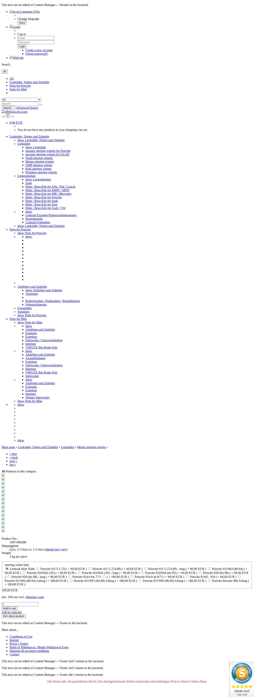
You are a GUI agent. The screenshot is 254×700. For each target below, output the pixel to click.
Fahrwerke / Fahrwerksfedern (44, 340)
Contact (14, 654)
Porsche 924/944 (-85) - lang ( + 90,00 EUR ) (110, 572)
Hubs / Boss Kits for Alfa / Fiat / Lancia (50, 186)
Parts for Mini (18, 89)
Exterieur (31, 336)
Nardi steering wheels (39, 158)
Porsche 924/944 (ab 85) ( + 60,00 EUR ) (171, 572)
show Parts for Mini (29, 322)
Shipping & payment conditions (29, 651)
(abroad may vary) (55, 549)
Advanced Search (27, 107)
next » (13, 461)
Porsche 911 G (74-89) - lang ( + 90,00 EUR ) (177, 569)
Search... (8, 107)
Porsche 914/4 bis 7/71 (87, 576)
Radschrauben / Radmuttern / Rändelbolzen (52, 301)
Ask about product (13, 616)
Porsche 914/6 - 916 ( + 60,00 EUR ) (213, 576)
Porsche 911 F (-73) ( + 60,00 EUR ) (64, 569)
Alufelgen (31, 293)
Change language (28, 18)
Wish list (18, 57)
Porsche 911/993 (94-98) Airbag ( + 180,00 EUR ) (105, 580)
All (11, 78)
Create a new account (38, 50)
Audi (28, 183)
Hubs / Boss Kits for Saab (41, 201)
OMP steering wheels (38, 165)
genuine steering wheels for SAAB (47, 154)
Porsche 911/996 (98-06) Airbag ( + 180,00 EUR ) (174, 580)
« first (13, 454)
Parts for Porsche (20, 85)
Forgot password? (36, 53)
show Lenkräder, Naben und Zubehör (41, 140)
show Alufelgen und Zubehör (43, 290)
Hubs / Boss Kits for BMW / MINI (47, 190)
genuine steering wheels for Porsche (47, 151)
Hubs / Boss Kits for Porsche (43, 197)
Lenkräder (23, 143)
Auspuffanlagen (35, 358)
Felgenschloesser (36, 304)
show (28, 211)
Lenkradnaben (26, 176)
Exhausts (31, 333)
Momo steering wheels (39, 161)
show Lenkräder (35, 147)
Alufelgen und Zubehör (32, 286)
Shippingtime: (10, 545)
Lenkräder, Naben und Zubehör (29, 82)
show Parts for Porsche (31, 233)
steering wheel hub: (17, 565)
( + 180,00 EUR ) (118, 576)
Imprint (14, 640)
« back (14, 457)
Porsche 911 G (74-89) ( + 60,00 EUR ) (117, 569)
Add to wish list (11, 612)
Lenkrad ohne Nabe (22, 569)
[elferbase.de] (14, 111)
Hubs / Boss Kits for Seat (41, 204)
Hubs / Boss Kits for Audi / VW (45, 208)
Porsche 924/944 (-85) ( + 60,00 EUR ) (51, 572)
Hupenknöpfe (34, 218)
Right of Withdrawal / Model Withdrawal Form (39, 647)
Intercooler (32, 376)
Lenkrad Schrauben (37, 222)
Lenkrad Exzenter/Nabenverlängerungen (50, 215)
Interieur (30, 344)
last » (13, 464)
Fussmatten (24, 308)
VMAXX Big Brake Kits (41, 347)
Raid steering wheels (38, 168)
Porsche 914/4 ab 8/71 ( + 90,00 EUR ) (159, 576)
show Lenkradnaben (38, 179)
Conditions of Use (21, 636)
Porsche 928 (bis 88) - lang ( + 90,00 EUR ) (39, 576)
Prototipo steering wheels (41, 172)
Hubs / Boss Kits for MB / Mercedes (48, 193)
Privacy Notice (19, 643)
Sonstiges (23, 311)
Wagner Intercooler (37, 397)
